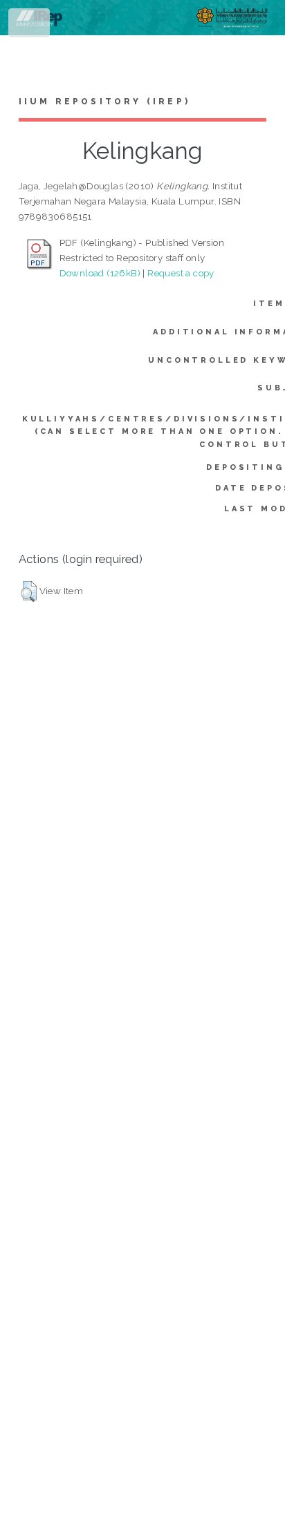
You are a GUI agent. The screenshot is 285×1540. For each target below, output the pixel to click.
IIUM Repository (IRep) (104, 101)
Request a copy (180, 272)
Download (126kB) (99, 272)
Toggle (30, 26)
